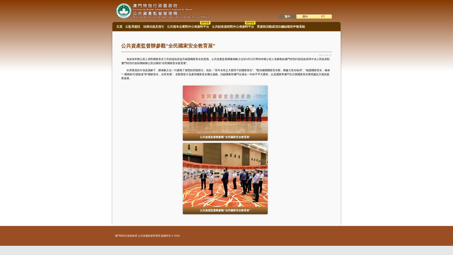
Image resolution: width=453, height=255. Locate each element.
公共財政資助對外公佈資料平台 (233, 25)
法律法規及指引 (153, 26)
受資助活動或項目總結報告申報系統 (281, 26)
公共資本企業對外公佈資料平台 (188, 25)
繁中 (287, 16)
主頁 (119, 26)
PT (323, 16)
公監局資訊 (132, 26)
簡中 (305, 16)
